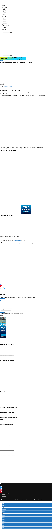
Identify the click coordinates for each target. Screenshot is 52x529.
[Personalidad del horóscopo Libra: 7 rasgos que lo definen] (1, 453)
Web (0, 310)
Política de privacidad (4, 496)
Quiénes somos (3, 494)
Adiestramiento (4, 528)
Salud (2, 516)
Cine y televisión (4, 505)
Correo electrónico (2, 309)
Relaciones (4, 510)
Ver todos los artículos (2, 298)
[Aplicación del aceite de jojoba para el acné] (1, 410)
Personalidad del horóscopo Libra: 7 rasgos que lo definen (9, 455)
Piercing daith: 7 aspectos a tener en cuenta (7, 355)
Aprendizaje (4, 508)
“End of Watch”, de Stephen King (7, 86)
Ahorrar (4, 515)
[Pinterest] (26, 286)
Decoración (4, 514)
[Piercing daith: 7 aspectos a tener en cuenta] (1, 353)
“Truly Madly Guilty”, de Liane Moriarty (8, 87)
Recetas (4, 511)
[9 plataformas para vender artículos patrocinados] (1, 342)
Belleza (2, 522)
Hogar (2, 513)
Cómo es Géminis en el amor (4, 391)
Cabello (4, 524)
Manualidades (4, 509)
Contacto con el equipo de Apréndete (5, 493)
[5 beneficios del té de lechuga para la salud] (1, 358)
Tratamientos (4, 521)
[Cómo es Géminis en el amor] (1, 389)
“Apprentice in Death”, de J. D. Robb (7, 88)
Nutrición (4, 519)
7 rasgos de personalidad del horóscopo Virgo (7, 450)
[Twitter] (26, 288)
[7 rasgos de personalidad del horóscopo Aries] (1, 422)
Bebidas (4, 512)
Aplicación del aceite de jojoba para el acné (7, 412)
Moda (3, 525)
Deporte (4, 517)
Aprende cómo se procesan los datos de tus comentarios (16, 313)
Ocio (0, 60)
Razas (3, 527)
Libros (2, 60)
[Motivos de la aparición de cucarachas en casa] (1, 384)
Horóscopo (3, 502)
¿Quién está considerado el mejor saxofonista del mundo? (9, 407)
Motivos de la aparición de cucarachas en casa (7, 386)
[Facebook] (26, 284)
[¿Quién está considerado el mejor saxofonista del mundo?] (1, 405)
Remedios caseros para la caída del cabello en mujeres (8, 417)
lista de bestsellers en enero (17, 240)
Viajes (3, 504)
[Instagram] (26, 490)
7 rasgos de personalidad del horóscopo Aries (7, 424)
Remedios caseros (5, 520)
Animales (3, 526)
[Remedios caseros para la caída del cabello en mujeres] (1, 415)
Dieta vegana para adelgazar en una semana (7, 396)
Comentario (1, 306)
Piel (3, 523)
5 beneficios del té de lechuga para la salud (7, 360)
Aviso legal (3, 495)
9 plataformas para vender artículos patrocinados (8, 344)
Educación (3, 507)
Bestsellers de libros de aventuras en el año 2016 (7, 85)
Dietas (3, 518)
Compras (4, 506)
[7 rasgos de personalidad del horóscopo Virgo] (1, 448)
